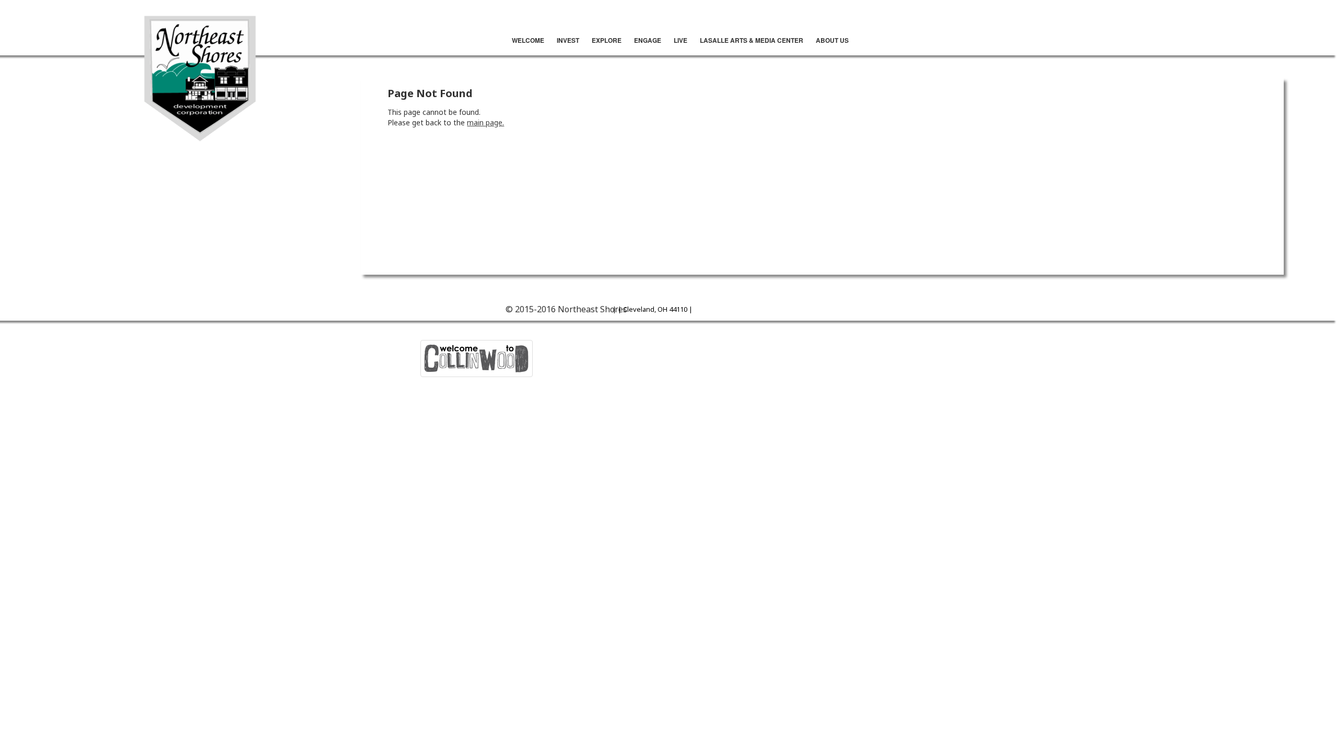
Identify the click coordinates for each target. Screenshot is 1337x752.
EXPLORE (606, 40)
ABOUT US (832, 40)
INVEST (568, 40)
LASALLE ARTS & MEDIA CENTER (751, 40)
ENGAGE (647, 40)
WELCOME (528, 40)
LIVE (680, 40)
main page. (485, 122)
